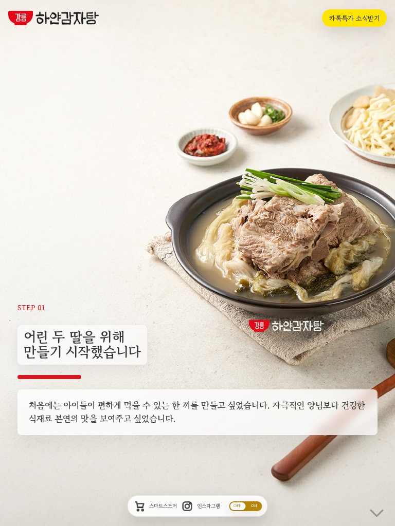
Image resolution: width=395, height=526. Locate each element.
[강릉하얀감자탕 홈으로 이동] (53, 18)
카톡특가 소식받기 (354, 18)
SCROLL (375, 506)
